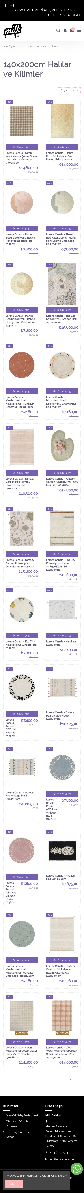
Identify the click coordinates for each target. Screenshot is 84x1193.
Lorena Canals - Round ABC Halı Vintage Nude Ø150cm (11, 892)
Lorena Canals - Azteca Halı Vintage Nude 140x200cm (60, 715)
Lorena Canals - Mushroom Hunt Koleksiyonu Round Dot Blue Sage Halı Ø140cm (20, 971)
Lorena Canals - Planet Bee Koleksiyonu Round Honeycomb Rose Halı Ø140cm (20, 239)
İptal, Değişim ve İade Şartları (19, 1134)
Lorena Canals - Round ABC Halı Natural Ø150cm (11, 727)
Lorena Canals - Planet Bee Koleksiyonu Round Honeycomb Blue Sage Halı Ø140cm (61, 239)
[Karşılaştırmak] (35, 113)
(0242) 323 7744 (59, 1152)
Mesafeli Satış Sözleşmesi (22, 1115)
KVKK (9, 1175)
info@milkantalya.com (63, 1159)
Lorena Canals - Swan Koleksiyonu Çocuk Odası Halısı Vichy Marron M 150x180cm (21, 157)
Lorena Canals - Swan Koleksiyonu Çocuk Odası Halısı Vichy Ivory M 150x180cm (21, 1052)
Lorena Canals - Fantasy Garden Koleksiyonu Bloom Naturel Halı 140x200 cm (60, 971)
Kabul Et (14, 1184)
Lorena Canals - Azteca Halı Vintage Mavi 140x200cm (20, 795)
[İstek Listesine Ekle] (35, 106)
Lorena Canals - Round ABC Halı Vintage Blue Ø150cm (51, 809)
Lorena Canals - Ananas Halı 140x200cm (60, 877)
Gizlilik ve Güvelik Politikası (17, 1124)
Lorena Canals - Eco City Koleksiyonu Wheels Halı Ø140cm (21, 644)
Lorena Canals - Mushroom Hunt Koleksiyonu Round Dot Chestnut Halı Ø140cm (20, 402)
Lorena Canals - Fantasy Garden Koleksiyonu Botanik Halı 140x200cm (20, 563)
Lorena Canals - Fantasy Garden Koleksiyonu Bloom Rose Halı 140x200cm (20, 483)
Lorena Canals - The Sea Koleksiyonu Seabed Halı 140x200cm (61, 319)
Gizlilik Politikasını (28, 1175)
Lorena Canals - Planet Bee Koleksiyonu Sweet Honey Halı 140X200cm (60, 156)
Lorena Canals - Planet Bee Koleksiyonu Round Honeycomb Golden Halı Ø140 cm (20, 320)
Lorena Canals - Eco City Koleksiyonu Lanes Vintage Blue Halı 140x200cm (60, 564)
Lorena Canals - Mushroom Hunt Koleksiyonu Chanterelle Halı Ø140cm (61, 402)
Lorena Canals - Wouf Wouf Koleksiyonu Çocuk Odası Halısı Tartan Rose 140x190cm (61, 1052)
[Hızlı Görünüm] (35, 121)
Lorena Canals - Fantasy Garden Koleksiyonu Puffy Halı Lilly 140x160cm (62, 482)
